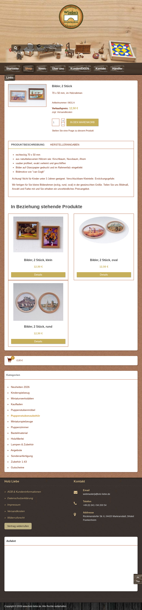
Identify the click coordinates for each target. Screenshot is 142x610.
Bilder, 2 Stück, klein (38, 260)
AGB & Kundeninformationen (24, 491)
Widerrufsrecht (16, 517)
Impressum (14, 504)
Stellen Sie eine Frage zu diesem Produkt (73, 130)
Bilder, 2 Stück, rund (38, 326)
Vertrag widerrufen (18, 526)
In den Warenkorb (82, 122)
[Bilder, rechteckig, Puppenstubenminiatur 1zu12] (27, 95)
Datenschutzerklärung (20, 498)
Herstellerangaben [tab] (64, 144)
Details (38, 274)
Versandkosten (64, 112)
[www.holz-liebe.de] (71, 17)
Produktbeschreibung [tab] (28, 144)
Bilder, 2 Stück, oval (104, 260)
